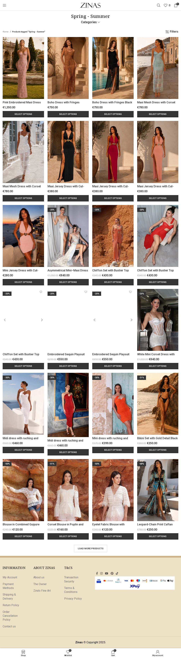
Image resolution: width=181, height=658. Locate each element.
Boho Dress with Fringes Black (112, 102)
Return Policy (11, 605)
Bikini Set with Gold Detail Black (157, 438)
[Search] (158, 5)
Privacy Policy (73, 598)
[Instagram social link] (101, 573)
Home (5, 32)
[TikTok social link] (117, 573)
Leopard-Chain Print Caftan (155, 524)
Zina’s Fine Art (42, 590)
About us (38, 577)
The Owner (40, 584)
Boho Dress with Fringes (64, 102)
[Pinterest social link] (112, 573)
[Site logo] (90, 5)
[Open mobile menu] (4, 5)
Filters (174, 31)
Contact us (9, 626)
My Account (10, 577)
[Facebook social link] (97, 573)
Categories (89, 22)
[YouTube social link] (106, 573)
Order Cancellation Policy (10, 616)
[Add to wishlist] (41, 40)
